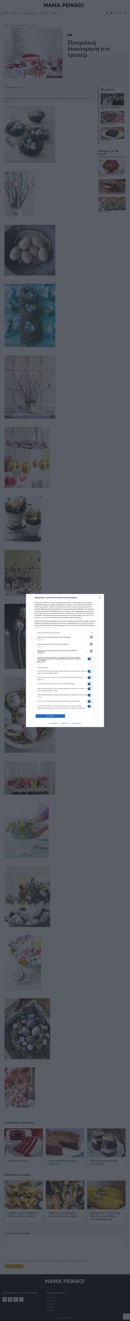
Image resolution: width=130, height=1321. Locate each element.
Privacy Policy (76, 723)
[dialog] (65, 660)
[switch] (90, 637)
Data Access (65, 723)
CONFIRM (50, 716)
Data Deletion (53, 723)
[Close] (100, 598)
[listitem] (65, 633)
